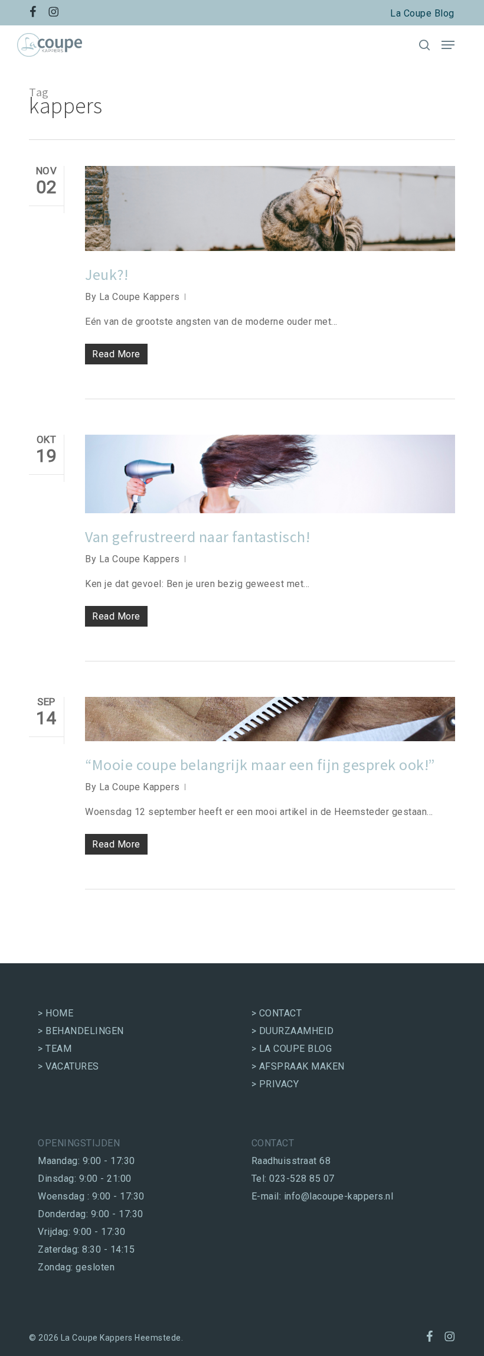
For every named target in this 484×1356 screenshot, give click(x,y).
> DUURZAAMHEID (292, 1030)
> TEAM (54, 1048)
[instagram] (53, 12)
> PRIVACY (275, 1084)
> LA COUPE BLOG (291, 1048)
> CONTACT (276, 1013)
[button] (448, 45)
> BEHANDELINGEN (81, 1030)
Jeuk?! (106, 274)
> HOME (55, 1013)
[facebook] (33, 12)
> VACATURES (68, 1066)
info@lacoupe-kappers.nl (339, 1196)
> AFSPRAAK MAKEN (298, 1066)
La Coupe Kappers (139, 296)
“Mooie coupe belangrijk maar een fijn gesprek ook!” (260, 764)
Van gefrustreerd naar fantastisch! (197, 536)
